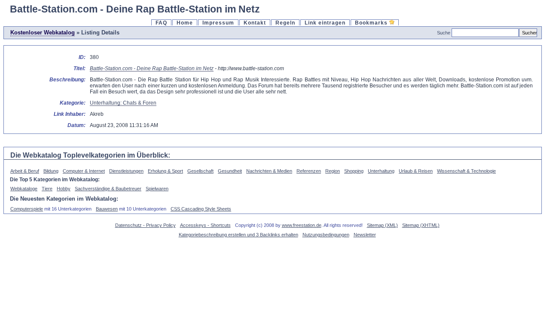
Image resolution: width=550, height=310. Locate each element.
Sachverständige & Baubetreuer (108, 188)
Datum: (76, 125)
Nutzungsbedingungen (325, 234)
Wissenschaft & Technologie (466, 171)
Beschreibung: (67, 79)
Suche (443, 32)
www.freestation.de (301, 225)
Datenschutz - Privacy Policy (145, 225)
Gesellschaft (200, 171)
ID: (82, 57)
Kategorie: (73, 102)
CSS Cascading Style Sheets (201, 208)
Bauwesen (107, 208)
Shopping (354, 171)
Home (185, 22)
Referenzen (308, 171)
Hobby (63, 188)
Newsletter (365, 234)
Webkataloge (23, 188)
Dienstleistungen (126, 171)
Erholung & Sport (165, 171)
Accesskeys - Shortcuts (205, 225)
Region (332, 171)
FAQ (161, 22)
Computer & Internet (84, 171)
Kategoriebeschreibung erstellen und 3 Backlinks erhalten (238, 234)
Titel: (79, 68)
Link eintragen (325, 22)
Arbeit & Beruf (24, 171)
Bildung (50, 171)
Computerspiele (26, 208)
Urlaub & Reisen (416, 171)
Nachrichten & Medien (269, 171)
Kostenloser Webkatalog (42, 32)
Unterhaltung (381, 171)
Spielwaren (157, 188)
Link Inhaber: (70, 114)
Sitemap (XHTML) (421, 225)
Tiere (47, 188)
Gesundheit (230, 171)
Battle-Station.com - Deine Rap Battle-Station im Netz (152, 68)
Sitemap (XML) (382, 225)
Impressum (218, 22)
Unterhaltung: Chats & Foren (123, 102)
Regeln (285, 22)
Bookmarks (372, 22)
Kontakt (255, 22)
